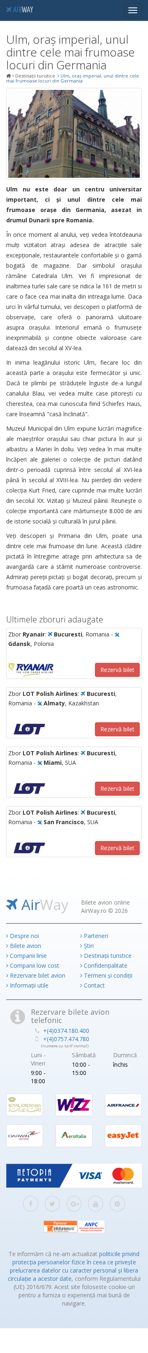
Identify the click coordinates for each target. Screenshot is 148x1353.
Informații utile (28, 985)
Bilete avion (24, 946)
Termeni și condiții (107, 975)
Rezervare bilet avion (36, 975)
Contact (93, 985)
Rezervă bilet (117, 670)
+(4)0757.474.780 (66, 1039)
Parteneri (95, 936)
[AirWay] (8, 75)
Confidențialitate (104, 965)
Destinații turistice (107, 955)
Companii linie (27, 955)
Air (22, 10)
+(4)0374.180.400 (66, 1031)
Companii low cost (33, 965)
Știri (88, 946)
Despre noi (23, 936)
